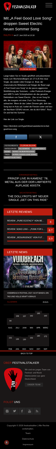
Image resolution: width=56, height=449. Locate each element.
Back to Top (27, 354)
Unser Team (33, 385)
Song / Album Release (23, 151)
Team (28, 433)
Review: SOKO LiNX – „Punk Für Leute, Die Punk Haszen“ (28, 229)
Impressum (28, 444)
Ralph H (8, 35)
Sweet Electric (12, 157)
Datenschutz (28, 439)
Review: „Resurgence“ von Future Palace (28, 237)
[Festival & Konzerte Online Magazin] (16, 6)
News (7, 151)
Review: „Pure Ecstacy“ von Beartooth (28, 220)
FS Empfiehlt (38, 148)
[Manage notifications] (6, 442)
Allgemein (24, 148)
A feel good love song (24, 154)
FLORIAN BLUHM (28, 69)
